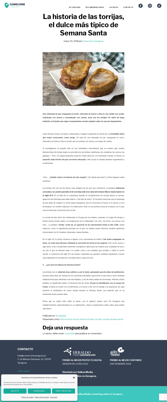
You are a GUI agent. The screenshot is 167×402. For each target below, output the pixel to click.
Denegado (39, 391)
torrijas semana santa (113, 319)
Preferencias (63, 391)
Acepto (15, 391)
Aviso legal (53, 397)
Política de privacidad (42, 397)
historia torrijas (87, 319)
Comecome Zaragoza (14, 6)
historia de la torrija (69, 319)
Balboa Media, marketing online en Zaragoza (99, 394)
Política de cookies (27, 397)
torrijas (98, 319)
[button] (74, 378)
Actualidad (61, 316)
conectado (69, 333)
